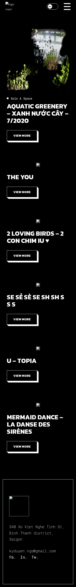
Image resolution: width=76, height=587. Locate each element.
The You (20, 177)
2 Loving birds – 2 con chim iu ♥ (35, 236)
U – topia (22, 361)
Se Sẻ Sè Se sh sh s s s (35, 300)
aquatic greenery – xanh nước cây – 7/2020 (37, 113)
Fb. (12, 557)
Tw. (35, 557)
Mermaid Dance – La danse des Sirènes (35, 424)
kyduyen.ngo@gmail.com (32, 550)
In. (23, 557)
